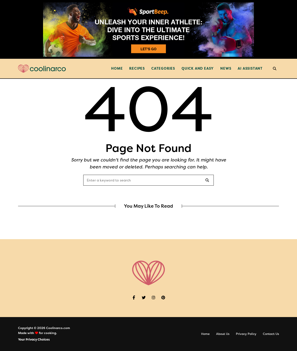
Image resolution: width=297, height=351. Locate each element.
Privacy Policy (246, 334)
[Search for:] (148, 180)
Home (117, 68)
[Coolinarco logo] (42, 68)
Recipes (137, 68)
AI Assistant (250, 68)
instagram (153, 298)
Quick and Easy (198, 68)
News (225, 68)
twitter (143, 298)
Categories (163, 68)
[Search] (207, 180)
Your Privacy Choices (34, 339)
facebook (134, 298)
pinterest (163, 298)
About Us (222, 334)
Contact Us (271, 334)
